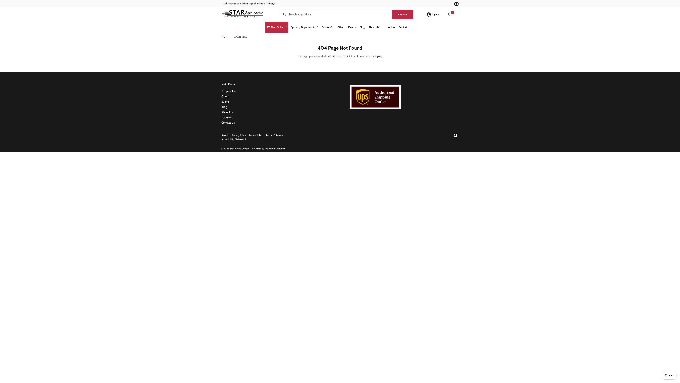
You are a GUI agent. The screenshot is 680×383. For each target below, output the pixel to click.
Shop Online (277, 27)
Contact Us (404, 27)
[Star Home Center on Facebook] (455, 135)
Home (224, 37)
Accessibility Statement (233, 139)
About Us (374, 27)
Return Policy (256, 135)
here (353, 56)
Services (326, 27)
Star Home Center (239, 148)
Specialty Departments (303, 27)
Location (390, 27)
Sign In (436, 14)
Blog (362, 27)
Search (405, 14)
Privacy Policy (239, 135)
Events (352, 27)
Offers (340, 27)
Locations (227, 117)
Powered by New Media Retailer (268, 148)
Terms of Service (274, 135)
